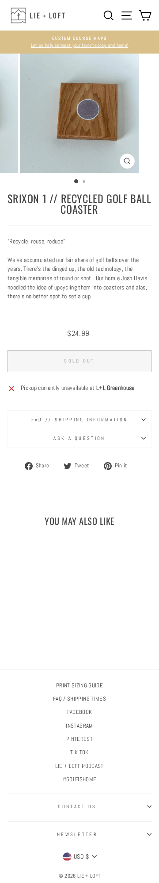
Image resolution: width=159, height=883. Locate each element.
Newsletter (77, 834)
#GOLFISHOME (80, 779)
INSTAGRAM (79, 725)
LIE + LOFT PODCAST (79, 766)
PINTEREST (79, 739)
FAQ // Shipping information (79, 419)
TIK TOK (79, 752)
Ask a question (79, 438)
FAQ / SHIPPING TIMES (79, 698)
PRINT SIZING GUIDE (79, 685)
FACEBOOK (79, 712)
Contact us (77, 806)
